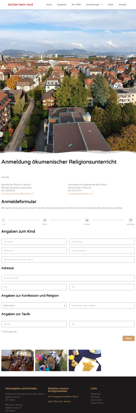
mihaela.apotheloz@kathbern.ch (17, 193)
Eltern (44, 224)
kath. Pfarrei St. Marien (59, 401)
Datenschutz (97, 402)
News (111, 4)
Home (49, 4)
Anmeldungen (92, 4)
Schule (87, 224)
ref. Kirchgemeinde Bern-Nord (63, 396)
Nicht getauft (10, 331)
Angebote (61, 4)
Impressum (96, 399)
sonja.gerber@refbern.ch (80, 193)
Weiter (128, 338)
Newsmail (95, 393)
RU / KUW (76, 4)
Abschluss (131, 224)
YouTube (95, 396)
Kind (3, 224)
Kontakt (122, 4)
